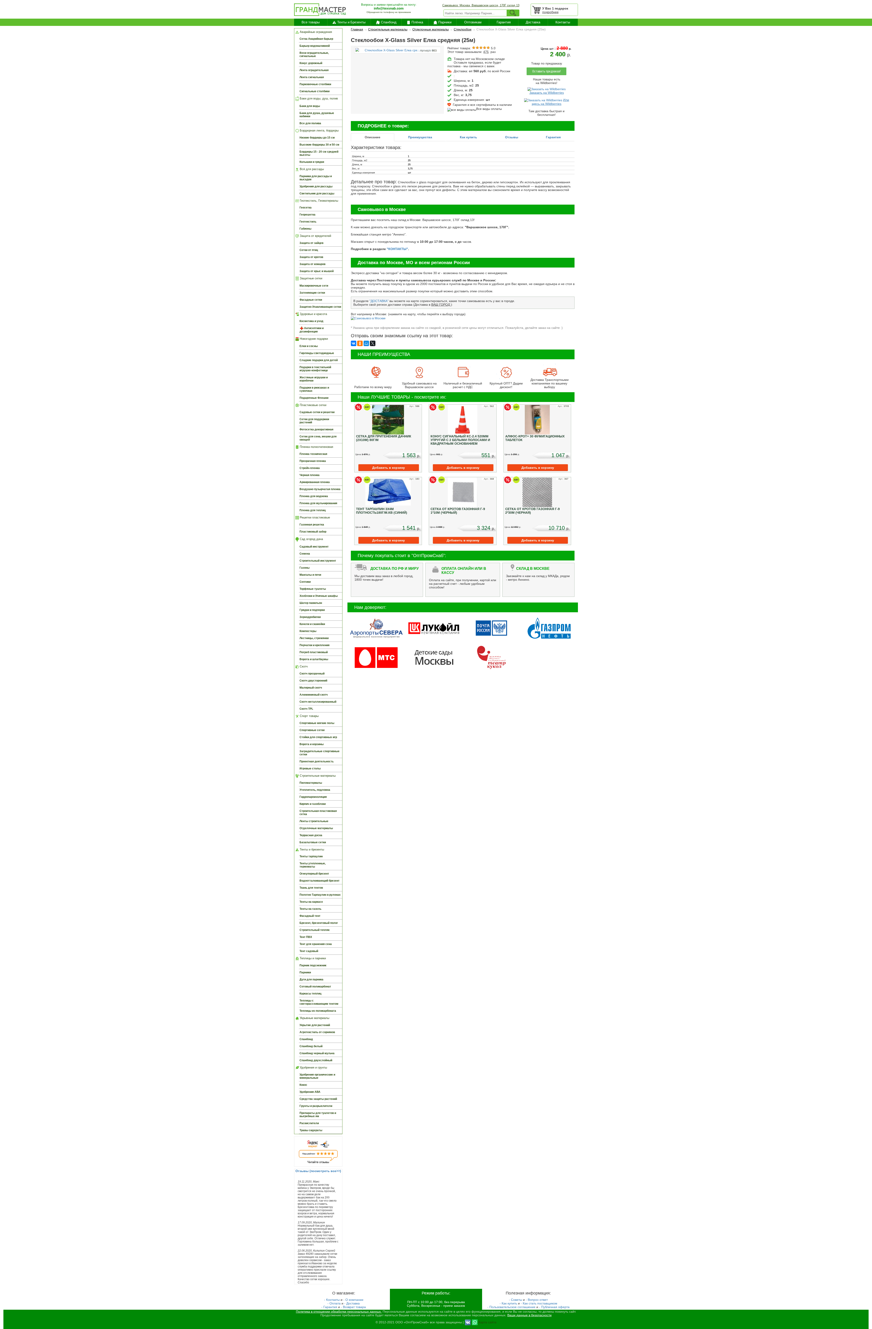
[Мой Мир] (366, 343)
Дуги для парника (311, 979)
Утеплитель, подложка (315, 789)
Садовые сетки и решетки (317, 412)
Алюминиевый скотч (314, 694)
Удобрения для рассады (316, 186)
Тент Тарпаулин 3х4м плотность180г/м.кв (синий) (381, 510)
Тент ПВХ (306, 937)
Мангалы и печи (310, 574)
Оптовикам (472, 22)
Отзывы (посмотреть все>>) (318, 1171)
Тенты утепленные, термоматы (313, 865)
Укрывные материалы (314, 1018)
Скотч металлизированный (318, 701)
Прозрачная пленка (313, 461)
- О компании (353, 1300)
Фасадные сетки (311, 299)
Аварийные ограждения (315, 32)
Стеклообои (462, 29)
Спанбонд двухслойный (316, 1060)
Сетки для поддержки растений (314, 421)
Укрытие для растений (315, 1025)
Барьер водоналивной (315, 45)
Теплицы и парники (312, 958)
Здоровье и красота (313, 314)
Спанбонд (388, 22)
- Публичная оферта (554, 1307)
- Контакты (332, 1300)
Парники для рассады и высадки (316, 178)
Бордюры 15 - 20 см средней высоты (319, 153)
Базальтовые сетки (313, 842)
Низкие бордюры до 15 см (317, 137)
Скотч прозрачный (312, 673)
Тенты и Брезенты (351, 22)
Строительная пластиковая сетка (318, 812)
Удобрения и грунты (313, 1067)
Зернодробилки (310, 617)
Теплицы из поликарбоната (318, 1010)
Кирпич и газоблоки (313, 804)
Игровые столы (310, 768)
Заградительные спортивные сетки (319, 753)
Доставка (533, 22)
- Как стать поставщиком (539, 1303)
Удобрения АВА (310, 1091)
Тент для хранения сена (316, 944)
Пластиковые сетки (312, 405)
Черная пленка (310, 475)
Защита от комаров (312, 264)
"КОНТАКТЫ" (397, 249)
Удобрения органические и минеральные (317, 1076)
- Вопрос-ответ (537, 1300)
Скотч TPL (306, 708)
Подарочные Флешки (314, 397)
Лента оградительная (314, 70)
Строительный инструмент (318, 560)
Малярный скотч (311, 687)
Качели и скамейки (312, 624)
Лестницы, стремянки (314, 638)
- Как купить (508, 1303)
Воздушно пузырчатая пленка (320, 489)
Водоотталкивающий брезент (319, 880)
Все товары (311, 22)
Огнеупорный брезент (314, 873)
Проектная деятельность (317, 761)
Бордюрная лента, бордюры (319, 130)
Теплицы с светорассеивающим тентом (319, 1002)
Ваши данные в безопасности (529, 1315)
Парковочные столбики (315, 84)
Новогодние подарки (313, 338)
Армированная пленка (315, 482)
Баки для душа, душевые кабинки (317, 115)
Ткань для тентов (311, 887)
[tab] (372, 137)
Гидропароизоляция (313, 796)
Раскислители (309, 1123)
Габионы (305, 228)
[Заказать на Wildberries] (547, 89)
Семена (305, 553)
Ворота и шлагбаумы (314, 659)
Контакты (562, 22)
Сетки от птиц (309, 250)
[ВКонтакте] (353, 343)
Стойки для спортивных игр (318, 737)
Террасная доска (311, 835)
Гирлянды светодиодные (317, 353)
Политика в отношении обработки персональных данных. (339, 1311)
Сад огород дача (311, 539)
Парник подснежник (313, 965)
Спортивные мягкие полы (317, 723)
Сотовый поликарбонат (315, 986)
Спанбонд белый (311, 1046)
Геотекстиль (308, 221)
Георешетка (307, 214)
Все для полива (310, 123)
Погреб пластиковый (314, 652)
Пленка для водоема (314, 496)
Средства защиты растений (318, 1099)
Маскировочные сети (314, 285)
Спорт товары (309, 716)
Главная (357, 29)
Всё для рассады (311, 169)
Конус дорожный (311, 63)
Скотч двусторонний (313, 680)
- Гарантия (329, 1307)
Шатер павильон (311, 603)
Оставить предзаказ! (546, 71)
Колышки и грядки (312, 162)
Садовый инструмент (314, 546)
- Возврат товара (353, 1307)
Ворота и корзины (312, 744)
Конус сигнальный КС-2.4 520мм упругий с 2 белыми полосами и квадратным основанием (460, 439)
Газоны (305, 567)
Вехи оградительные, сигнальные (314, 54)
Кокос (303, 1084)
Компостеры (308, 631)
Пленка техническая (313, 454)
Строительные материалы (317, 775)
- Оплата (334, 1303)
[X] (372, 343)
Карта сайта (487, 1322)
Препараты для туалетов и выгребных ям (318, 1114)
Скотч (303, 666)
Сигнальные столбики (314, 91)
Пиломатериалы (311, 782)
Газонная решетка (312, 524)
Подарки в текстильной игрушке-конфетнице (315, 369)
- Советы (515, 1300)
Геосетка (306, 207)
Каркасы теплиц (310, 993)
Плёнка (417, 22)
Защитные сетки (310, 278)
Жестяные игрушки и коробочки (314, 379)
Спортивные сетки (312, 730)
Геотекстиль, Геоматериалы (318, 200)
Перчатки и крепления (314, 645)
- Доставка (352, 1303)
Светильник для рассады (317, 193)
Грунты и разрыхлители (316, 1106)
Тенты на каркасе (311, 901)
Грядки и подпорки (312, 610)
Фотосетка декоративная (316, 429)
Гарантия (504, 22)
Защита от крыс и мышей (317, 271)
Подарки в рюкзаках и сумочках (314, 389)
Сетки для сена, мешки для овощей (318, 438)
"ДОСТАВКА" (379, 301)
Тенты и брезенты (311, 849)
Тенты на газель (310, 908)
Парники (444, 22)
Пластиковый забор (313, 531)
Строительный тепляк (314, 930)
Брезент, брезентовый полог (319, 923)
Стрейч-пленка (310, 468)
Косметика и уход (311, 321)
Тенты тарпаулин (311, 856)
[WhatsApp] (475, 1322)
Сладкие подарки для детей (319, 360)
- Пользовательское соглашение (511, 1307)
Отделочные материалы (316, 828)
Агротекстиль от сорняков (317, 1032)
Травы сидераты (311, 1130)
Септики (305, 581)
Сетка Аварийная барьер (316, 38)
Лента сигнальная (312, 77)
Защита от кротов (311, 257)
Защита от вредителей (315, 236)
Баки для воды (310, 106)
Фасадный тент (310, 915)
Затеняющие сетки (312, 292)
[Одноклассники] (360, 343)
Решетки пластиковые (314, 517)
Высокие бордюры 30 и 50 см (319, 144)
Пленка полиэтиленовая (316, 447)
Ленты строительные (314, 821)
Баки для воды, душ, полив (318, 98)
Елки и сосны (309, 346)
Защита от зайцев (311, 243)
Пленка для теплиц (313, 510)
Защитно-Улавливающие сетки (320, 306)
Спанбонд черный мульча (317, 1053)
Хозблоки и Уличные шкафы (319, 596)
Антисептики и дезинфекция (312, 330)
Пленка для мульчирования (318, 503)
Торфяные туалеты (313, 588)
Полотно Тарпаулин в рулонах (320, 894)
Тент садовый (309, 951)
